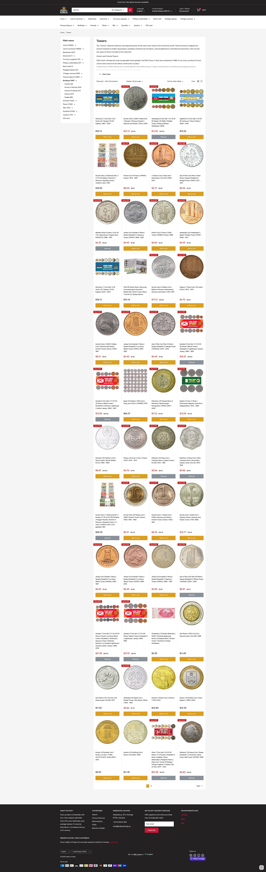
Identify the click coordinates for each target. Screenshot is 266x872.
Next (198, 786)
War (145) (67, 108)
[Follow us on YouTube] (198, 855)
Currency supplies (120, 19)
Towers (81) (69, 97)
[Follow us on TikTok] (202, 855)
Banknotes (92, 19)
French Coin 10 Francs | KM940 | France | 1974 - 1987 (135, 177)
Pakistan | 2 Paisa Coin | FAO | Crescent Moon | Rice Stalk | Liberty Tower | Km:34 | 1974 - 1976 (190, 461)
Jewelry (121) (68, 115)
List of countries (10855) (72, 49)
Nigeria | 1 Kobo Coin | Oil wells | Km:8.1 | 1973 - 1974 (191, 288)
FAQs (94, 825)
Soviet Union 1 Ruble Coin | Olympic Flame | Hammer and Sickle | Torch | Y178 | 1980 (190, 517)
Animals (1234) (69, 101)
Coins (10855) (68, 45)
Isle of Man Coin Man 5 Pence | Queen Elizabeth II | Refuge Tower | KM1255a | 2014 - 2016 (163, 346)
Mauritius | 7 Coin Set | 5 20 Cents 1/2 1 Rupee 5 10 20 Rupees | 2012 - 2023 (105, 289)
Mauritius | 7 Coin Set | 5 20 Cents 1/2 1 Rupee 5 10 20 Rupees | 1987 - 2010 (105, 121)
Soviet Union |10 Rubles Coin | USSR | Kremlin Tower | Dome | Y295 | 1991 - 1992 (134, 517)
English (63, 851)
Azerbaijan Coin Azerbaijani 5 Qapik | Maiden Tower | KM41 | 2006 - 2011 (190, 235)
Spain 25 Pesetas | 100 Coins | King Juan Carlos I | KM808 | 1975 (135, 402)
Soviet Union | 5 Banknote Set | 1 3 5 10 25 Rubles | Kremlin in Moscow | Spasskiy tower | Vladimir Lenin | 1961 (107, 179)
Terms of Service (98, 818)
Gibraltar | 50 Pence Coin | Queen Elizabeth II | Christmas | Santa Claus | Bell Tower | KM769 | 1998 (191, 754)
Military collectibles (140, 19)
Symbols (124, 25)
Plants (104, 25)
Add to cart (107, 137)
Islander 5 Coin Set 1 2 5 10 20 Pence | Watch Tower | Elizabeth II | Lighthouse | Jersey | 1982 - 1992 (135, 637)
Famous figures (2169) (71, 77)
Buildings (81, 25)
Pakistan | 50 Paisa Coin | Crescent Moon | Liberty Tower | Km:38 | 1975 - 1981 (163, 460)
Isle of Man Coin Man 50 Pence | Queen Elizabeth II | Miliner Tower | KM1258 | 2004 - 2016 (191, 579)
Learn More (114, 842)
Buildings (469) (69, 80)
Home (62, 32)
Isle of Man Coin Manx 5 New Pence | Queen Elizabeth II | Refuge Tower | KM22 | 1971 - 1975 (190, 179)
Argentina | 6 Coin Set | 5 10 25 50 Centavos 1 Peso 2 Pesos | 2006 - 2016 (191, 121)
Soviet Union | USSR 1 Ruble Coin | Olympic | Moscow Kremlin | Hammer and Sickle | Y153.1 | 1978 (135, 121)
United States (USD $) (80, 851)
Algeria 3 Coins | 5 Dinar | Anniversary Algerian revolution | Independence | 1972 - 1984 (191, 403)
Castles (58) (69, 84)
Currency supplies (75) (72, 59)
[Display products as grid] (198, 81)
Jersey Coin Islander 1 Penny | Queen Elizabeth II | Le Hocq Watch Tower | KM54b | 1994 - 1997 (106, 580)
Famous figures (66, 25)
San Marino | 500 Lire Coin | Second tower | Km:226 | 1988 (190, 635)
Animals (93, 25)
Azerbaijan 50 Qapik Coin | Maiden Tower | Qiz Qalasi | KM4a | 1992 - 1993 (135, 700)
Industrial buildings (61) (73, 91)
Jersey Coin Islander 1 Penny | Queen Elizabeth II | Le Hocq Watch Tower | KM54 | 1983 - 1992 (134, 347)
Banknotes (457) (69, 52)
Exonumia (103, 19)
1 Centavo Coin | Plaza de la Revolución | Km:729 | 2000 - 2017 (162, 178)
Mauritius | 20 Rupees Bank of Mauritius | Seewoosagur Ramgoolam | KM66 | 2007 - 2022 (162, 404)
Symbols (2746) (69, 111)
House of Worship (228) (73, 87)
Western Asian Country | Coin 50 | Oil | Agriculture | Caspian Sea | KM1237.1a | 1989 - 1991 (107, 235)
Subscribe (151, 830)
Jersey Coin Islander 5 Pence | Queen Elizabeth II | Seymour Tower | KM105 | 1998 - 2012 (134, 235)
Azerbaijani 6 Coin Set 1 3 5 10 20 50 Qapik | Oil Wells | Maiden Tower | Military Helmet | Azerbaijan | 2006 (163, 122)
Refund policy (97, 821)
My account (184, 11)
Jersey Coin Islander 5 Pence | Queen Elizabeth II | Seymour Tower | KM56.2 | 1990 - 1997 (162, 579)
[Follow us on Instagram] (194, 855)
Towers (68, 32)
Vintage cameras (186, 19)
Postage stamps (171, 19)
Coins (62, 19)
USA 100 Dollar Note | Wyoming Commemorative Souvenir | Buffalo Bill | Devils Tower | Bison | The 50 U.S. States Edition (135, 290)
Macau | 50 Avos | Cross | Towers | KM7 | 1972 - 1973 (135, 459)
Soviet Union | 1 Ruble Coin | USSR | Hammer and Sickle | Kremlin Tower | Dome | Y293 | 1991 (162, 518)
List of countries (76, 19)
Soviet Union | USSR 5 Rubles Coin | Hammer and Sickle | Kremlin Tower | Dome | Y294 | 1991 (106, 347)
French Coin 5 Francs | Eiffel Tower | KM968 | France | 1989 (162, 234)
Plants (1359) (68, 104)
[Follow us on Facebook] (190, 855)
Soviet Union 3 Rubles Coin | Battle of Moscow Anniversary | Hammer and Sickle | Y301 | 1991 (163, 289)
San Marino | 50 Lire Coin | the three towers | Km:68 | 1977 (106, 699)
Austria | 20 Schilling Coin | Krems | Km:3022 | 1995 (133, 753)
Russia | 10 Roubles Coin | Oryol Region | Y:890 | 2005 (191, 699)
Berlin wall (157, 19)
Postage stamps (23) (70, 70)
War (114, 25)
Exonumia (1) (68, 56)
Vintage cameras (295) (71, 73)
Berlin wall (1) (68, 66)
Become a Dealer (98, 828)
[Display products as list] (202, 81)
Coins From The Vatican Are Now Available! (133, 2)
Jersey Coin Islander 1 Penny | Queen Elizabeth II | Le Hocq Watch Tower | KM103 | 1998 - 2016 (134, 580)
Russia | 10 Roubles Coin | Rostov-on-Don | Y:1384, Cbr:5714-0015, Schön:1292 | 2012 (105, 756)
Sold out (164, 137)
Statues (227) (69, 94)
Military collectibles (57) (72, 63)
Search (94, 815)
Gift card (149, 25)
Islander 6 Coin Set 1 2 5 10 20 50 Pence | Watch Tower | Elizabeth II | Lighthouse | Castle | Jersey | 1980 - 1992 (191, 347)
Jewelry (137, 25)
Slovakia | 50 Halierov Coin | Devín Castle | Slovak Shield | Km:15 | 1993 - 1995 (105, 460)
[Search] (130, 10)
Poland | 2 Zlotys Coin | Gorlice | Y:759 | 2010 (163, 699)
